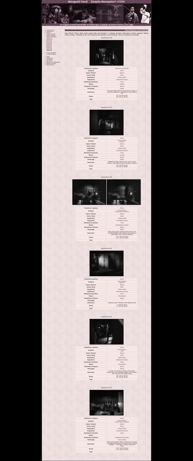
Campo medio (122, 77)
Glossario (49, 60)
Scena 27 (49, 47)
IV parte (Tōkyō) (51, 52)
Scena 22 (49, 40)
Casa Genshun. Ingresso (122, 141)
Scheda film (49, 31)
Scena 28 (49, 48)
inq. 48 (119, 234)
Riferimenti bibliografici (53, 62)
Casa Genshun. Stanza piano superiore (122, 211)
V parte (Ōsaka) (51, 54)
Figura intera (122, 357)
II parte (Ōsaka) (50, 35)
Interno (122, 144)
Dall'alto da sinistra (122, 359)
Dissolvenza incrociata (122, 68)
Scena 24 (49, 43)
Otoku (122, 88)
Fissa (122, 81)
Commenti (49, 59)
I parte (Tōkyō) (50, 34)
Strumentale (122, 296)
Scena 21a (49, 39)
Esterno (122, 73)
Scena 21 (49, 38)
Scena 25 (49, 44)
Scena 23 (49, 42)
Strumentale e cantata (122, 225)
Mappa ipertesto (51, 63)
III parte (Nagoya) (51, 36)
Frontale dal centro (122, 79)
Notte (122, 75)
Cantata (122, 84)
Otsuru (122, 368)
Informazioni (50, 65)
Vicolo (122, 70)
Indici (48, 56)
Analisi (48, 32)
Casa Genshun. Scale (122, 350)
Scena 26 (49, 46)
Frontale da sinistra (122, 291)
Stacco (122, 86)
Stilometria (49, 58)
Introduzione (50, 30)
